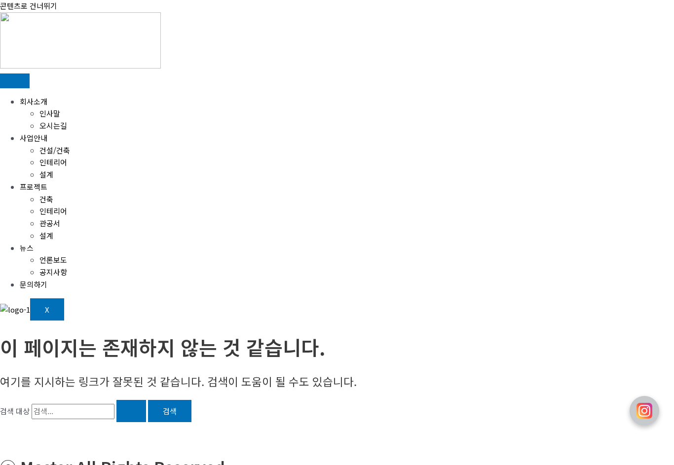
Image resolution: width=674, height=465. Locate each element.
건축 (46, 199)
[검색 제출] (131, 411)
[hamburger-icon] (15, 80)
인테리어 (53, 162)
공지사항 (53, 272)
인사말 (49, 113)
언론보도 (53, 259)
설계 (46, 174)
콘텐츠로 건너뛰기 (28, 5)
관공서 (49, 223)
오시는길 (53, 125)
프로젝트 (33, 186)
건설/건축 (54, 150)
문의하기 (33, 284)
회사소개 (33, 101)
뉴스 (27, 248)
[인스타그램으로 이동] (644, 411)
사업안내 (33, 138)
